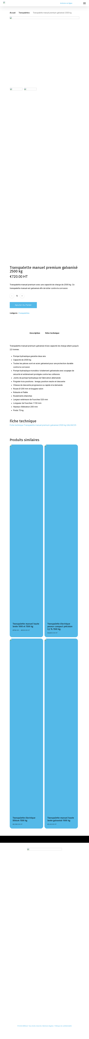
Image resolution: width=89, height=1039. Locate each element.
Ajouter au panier (23, 305)
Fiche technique (52, 333)
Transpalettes (24, 13)
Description (35, 333)
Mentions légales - (48, 1026)
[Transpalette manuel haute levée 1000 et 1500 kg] (26, 532)
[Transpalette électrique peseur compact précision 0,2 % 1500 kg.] (61, 532)
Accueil (12, 13)
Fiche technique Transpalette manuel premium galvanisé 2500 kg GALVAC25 (43, 425)
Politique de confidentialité (63, 1026)
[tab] (34, 333)
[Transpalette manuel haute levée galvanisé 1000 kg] (61, 726)
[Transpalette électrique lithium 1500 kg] (26, 726)
